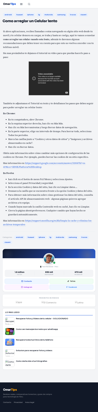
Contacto (28, 281)
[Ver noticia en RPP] (19, 302)
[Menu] (21, 4)
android (8, 15)
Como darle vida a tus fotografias (31, 361)
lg (39, 15)
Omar (9, 4)
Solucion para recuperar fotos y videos (34, 350)
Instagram (28, 287)
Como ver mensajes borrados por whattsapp (37, 329)
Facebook (73, 287)
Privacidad (18, 402)
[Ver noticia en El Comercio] (49, 302)
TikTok (72, 281)
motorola (49, 15)
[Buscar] (29, 4)
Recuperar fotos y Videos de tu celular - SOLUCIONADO (42, 318)
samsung (61, 15)
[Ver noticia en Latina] (79, 302)
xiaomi (83, 15)
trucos (73, 15)
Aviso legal (29, 402)
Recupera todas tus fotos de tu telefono (34, 340)
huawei (19, 15)
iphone (30, 15)
